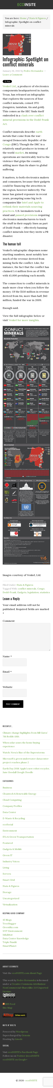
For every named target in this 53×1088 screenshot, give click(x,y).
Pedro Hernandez (26, 980)
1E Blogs (7, 919)
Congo (7, 144)
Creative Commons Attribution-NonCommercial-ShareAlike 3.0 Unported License (25, 988)
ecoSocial (8, 824)
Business (7, 787)
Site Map (7, 1007)
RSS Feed (10, 1004)
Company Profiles (12, 806)
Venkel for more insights (24, 320)
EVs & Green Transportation (18, 836)
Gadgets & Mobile (12, 849)
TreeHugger (9, 923)
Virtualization (10, 904)
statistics (45, 592)
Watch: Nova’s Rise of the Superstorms (24, 752)
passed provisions (26, 215)
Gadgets (21, 592)
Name (7, 656)
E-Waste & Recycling (14, 818)
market (19, 152)
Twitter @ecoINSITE (28, 1055)
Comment (9, 621)
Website (7, 687)
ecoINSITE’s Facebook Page (23, 1052)
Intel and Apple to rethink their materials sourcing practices (23, 207)
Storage (7, 892)
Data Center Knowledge (16, 938)
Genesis (26, 1035)
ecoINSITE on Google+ (15, 1059)
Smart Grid (9, 879)
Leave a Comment (12, 74)
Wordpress (22, 1031)
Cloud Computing (12, 799)
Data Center (9, 812)
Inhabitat (8, 934)
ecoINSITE (26, 4)
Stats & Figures (25, 584)
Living (6, 867)
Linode (18, 1039)
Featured (8, 843)
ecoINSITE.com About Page (27, 973)
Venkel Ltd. (9, 86)
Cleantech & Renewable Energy (19, 793)
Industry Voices (11, 861)
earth (39, 131)
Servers (7, 873)
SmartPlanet (9, 945)
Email (7, 671)
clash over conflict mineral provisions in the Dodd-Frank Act (26, 120)
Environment (10, 830)
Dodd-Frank (9, 592)
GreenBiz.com (10, 927)
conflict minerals (27, 588)
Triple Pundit (10, 942)
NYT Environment (12, 931)
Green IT (7, 855)
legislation (33, 592)
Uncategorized (11, 898)
